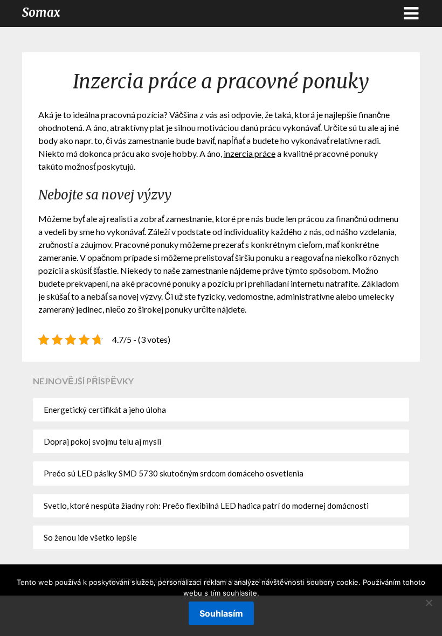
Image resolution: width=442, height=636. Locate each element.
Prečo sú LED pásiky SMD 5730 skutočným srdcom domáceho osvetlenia (173, 473)
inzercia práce (249, 153)
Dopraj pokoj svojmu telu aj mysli (102, 441)
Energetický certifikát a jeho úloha (105, 409)
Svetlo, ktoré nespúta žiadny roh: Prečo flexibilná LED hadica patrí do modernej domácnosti (206, 505)
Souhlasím (221, 613)
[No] (428, 602)
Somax (41, 12)
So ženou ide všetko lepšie (90, 537)
